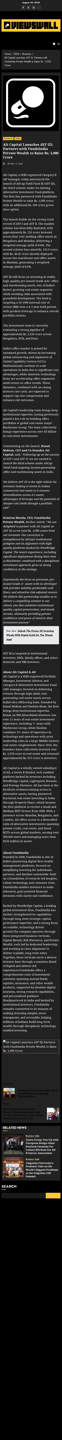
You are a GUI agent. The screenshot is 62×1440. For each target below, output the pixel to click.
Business (8, 138)
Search (9, 1186)
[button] (58, 44)
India (17, 138)
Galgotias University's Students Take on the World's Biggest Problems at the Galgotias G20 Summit (42, 1169)
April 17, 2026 (16, 164)
